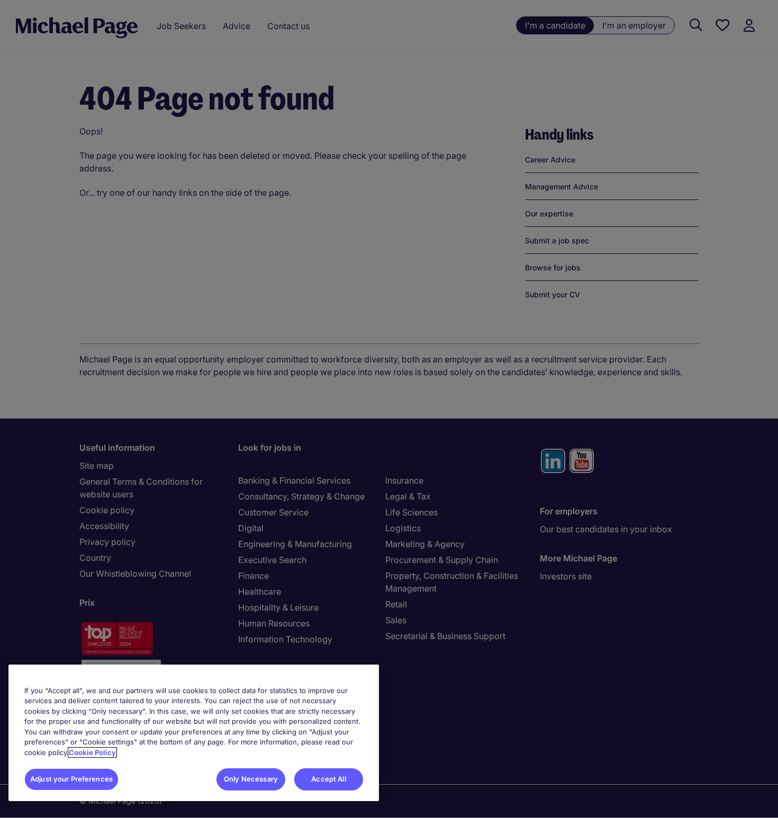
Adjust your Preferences (71, 779)
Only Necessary (251, 779)
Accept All (328, 779)
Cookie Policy (92, 752)
